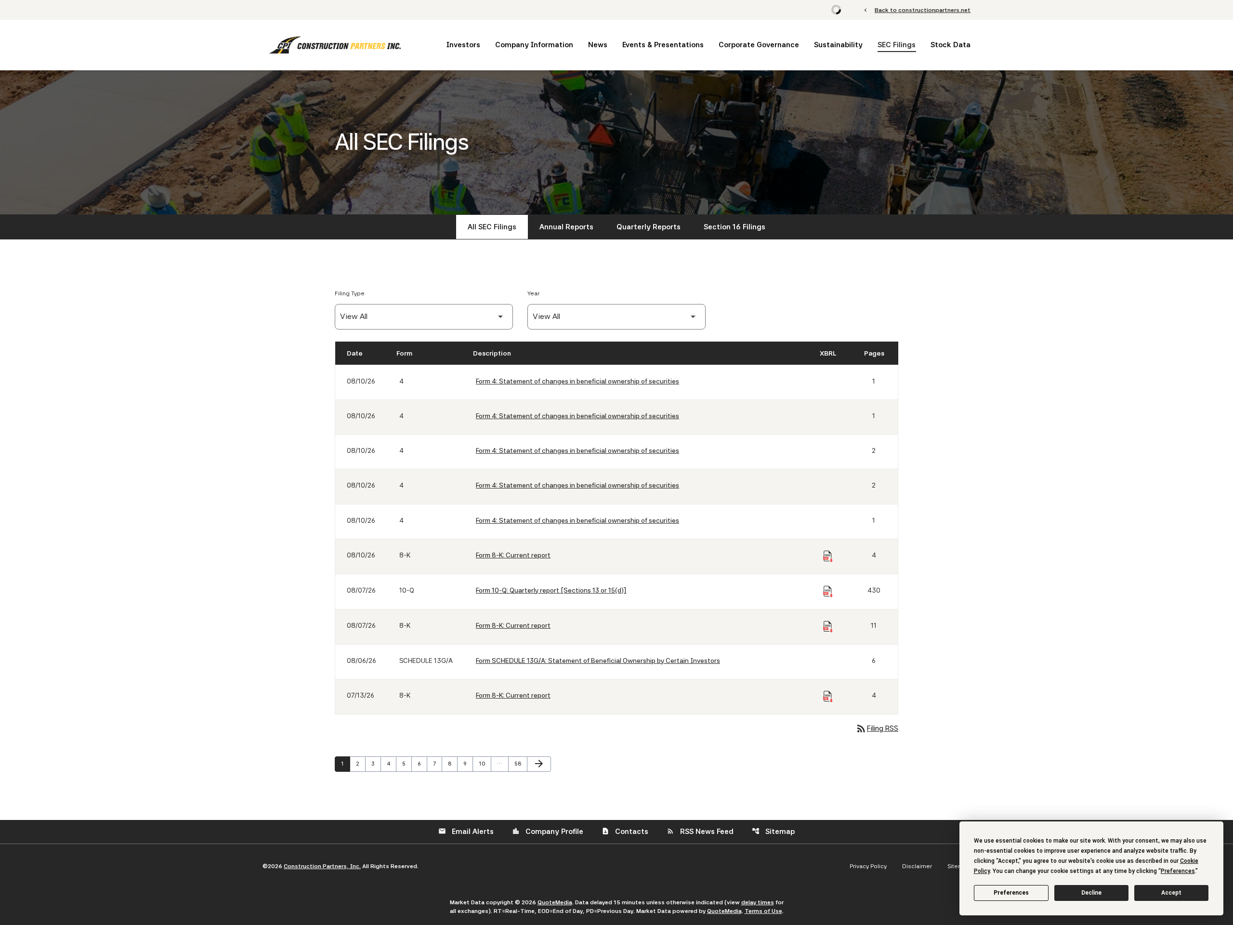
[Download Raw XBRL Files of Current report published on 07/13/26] (828, 696)
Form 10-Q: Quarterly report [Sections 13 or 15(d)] (551, 590)
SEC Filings (897, 44)
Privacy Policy (868, 866)
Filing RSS (876, 728)
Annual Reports (566, 227)
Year (533, 293)
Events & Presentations (663, 44)
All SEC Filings (492, 227)
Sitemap (773, 831)
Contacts (625, 831)
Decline (1091, 892)
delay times (757, 902)
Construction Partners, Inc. (322, 866)
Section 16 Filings (734, 227)
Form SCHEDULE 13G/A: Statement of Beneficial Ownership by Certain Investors (598, 660)
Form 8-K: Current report (513, 555)
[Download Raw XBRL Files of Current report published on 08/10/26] (828, 556)
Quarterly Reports (648, 227)
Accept (1171, 892)
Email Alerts (466, 831)
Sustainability (838, 44)
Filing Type (350, 293)
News (597, 44)
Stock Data (951, 44)
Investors (463, 44)
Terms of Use (763, 911)
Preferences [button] (1178, 871)
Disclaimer (917, 866)
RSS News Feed (700, 831)
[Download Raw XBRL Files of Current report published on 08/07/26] (828, 627)
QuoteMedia (555, 902)
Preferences (1011, 892)
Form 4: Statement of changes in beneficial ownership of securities (577, 381)
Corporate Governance (759, 44)
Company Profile (547, 831)
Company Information (534, 44)
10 (484, 763)
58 (520, 763)
